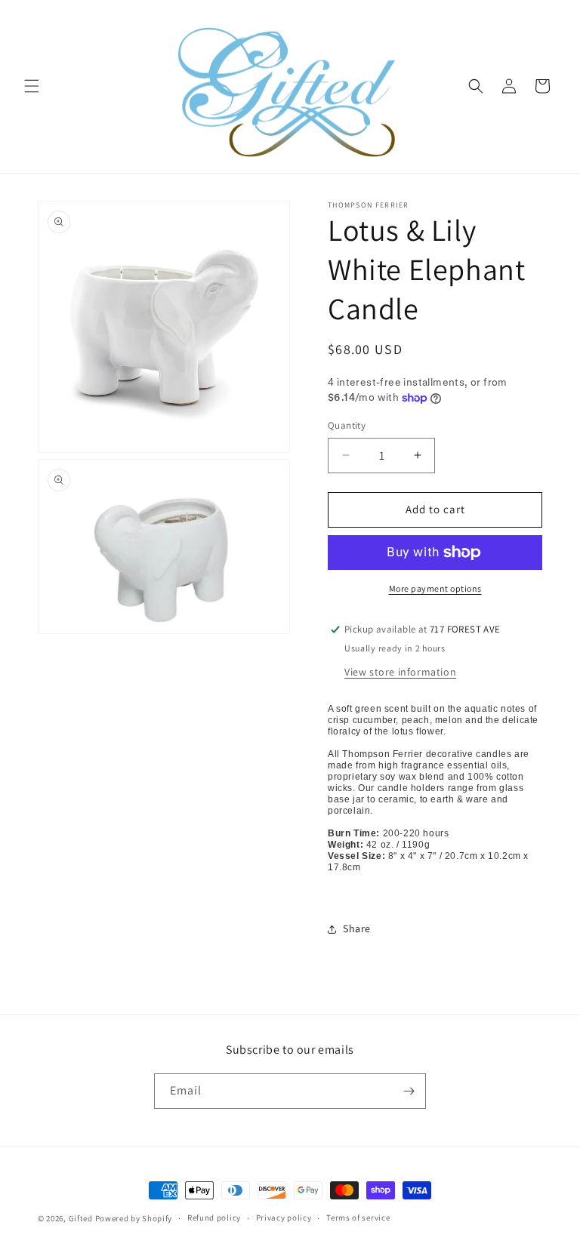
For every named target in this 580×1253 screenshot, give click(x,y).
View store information (400, 672)
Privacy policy (284, 1217)
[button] (31, 86)
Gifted (81, 1218)
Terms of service (358, 1217)
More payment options (435, 588)
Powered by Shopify (134, 1218)
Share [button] (357, 928)
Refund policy (214, 1217)
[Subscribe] (408, 1091)
